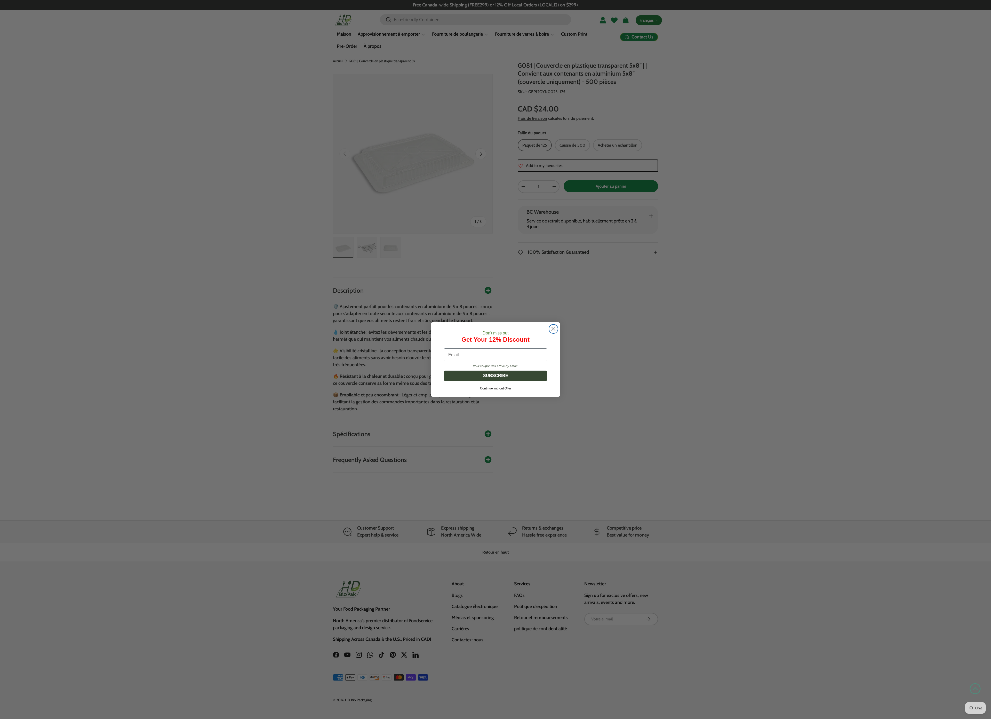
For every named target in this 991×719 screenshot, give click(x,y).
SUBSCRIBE (495, 375)
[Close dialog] (553, 328)
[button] (975, 688)
